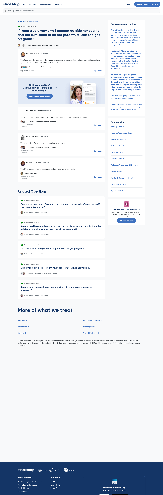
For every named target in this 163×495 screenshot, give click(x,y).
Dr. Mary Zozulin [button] (33, 162)
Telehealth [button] (33, 21)
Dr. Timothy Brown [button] (34, 110)
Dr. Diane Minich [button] (33, 136)
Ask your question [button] (126, 220)
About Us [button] (53, 482)
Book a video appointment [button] (147, 4)
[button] (11, 4)
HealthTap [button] (22, 21)
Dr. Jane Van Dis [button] (33, 53)
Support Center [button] (55, 485)
